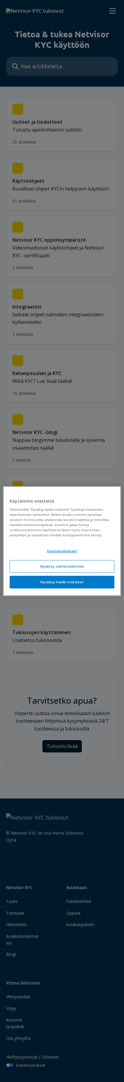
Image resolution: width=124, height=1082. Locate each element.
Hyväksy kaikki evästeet (61, 582)
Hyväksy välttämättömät (62, 566)
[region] (62, 541)
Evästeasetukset (62, 551)
